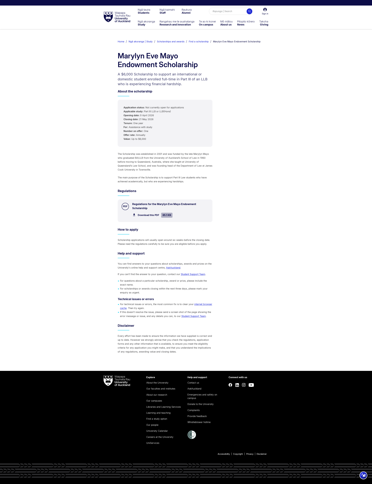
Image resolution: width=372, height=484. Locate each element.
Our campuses (154, 400)
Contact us (193, 382)
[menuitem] (144, 11)
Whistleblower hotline (199, 422)
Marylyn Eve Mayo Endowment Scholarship (237, 41)
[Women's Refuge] (191, 438)
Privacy (249, 454)
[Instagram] (244, 385)
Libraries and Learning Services (163, 406)
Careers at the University (159, 437)
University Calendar (157, 430)
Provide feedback (197, 416)
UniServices (152, 442)
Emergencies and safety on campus (202, 396)
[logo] (117, 17)
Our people (152, 424)
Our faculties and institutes (160, 388)
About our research (156, 394)
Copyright (238, 454)
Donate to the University (200, 404)
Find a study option (156, 418)
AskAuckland (173, 267)
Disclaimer (262, 454)
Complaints (193, 410)
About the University (157, 382)
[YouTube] (251, 385)
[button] (265, 11)
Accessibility (224, 454)
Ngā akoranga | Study (141, 41)
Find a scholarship (199, 41)
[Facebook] (230, 385)
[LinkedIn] (237, 385)
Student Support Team (193, 274)
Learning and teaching (158, 412)
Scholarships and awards (170, 41)
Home (121, 41)
